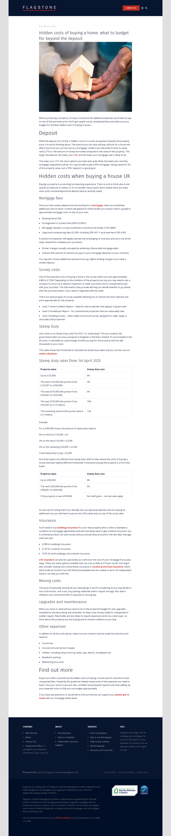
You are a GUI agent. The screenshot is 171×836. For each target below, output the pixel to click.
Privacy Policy (110, 772)
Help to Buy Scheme (99, 741)
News (28, 737)
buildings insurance (67, 527)
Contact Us (31, 741)
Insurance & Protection (101, 750)
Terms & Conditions (126, 772)
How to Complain (66, 737)
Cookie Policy (142, 772)
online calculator (48, 353)
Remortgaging (97, 746)
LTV (75, 155)
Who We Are (31, 733)
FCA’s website (63, 817)
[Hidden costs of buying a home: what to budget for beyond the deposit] (85, 76)
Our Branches (64, 733)
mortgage (97, 205)
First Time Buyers (98, 733)
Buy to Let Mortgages (101, 737)
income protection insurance (107, 566)
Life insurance (46, 559)
